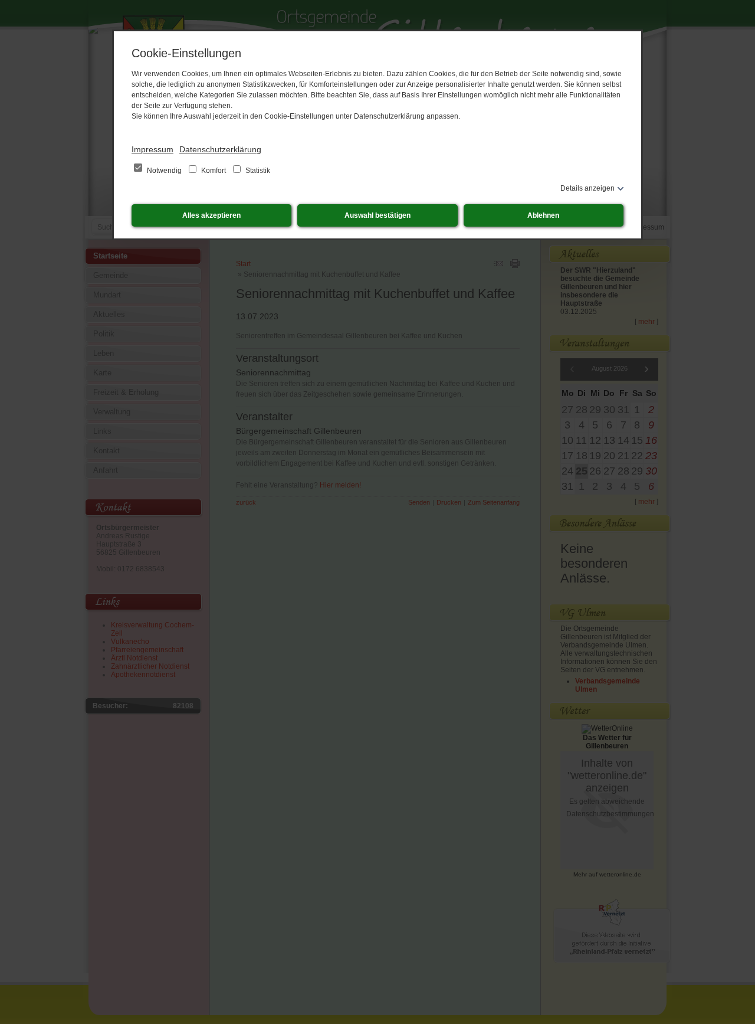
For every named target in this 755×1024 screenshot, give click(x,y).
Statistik (257, 170)
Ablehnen (543, 215)
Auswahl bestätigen (377, 215)
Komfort (213, 170)
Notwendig (164, 170)
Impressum (152, 149)
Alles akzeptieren (211, 215)
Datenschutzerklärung (220, 149)
